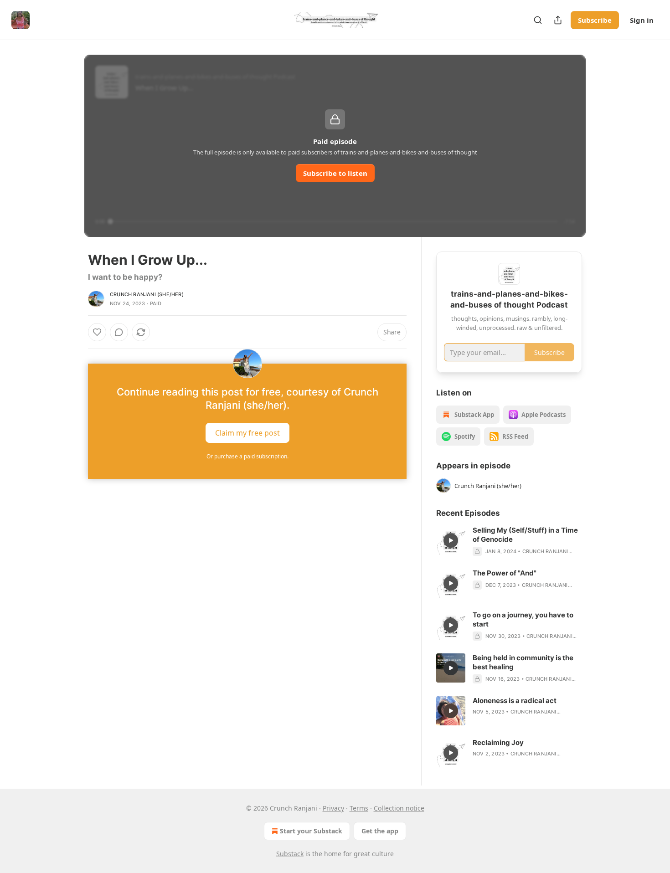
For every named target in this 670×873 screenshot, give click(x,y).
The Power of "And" (504, 573)
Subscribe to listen (335, 173)
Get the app (379, 831)
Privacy (333, 808)
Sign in (642, 20)
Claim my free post (247, 433)
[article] (509, 541)
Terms (359, 808)
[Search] (538, 20)
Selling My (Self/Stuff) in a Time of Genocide (525, 535)
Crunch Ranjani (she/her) (147, 294)
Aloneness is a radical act (515, 700)
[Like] (97, 332)
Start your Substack (311, 831)
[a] (450, 540)
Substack (290, 853)
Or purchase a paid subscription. (247, 456)
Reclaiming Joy (498, 742)
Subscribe (595, 20)
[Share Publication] (558, 20)
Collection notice (399, 808)
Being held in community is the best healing (523, 662)
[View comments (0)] (119, 332)
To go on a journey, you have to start (523, 619)
